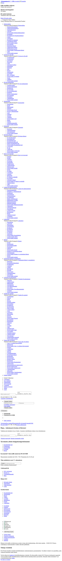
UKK (31, 423)
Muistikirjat (10, 269)
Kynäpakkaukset (11, 137)
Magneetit (9, 175)
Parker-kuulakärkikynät (13, 143)
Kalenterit (6, 126)
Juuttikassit (10, 193)
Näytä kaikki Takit (12, 330)
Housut (9, 301)
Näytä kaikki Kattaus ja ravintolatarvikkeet (18, 254)
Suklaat (9, 248)
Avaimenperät (10, 57)
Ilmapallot (9, 62)
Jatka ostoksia (7, 420)
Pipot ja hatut (10, 308)
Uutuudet (6, 385)
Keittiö (9, 158)
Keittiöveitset (10, 164)
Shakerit (9, 108)
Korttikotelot (10, 264)
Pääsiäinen (10, 231)
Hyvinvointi (10, 89)
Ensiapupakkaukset (12, 86)
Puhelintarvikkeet (11, 46)
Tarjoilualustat (10, 252)
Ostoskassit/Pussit (11, 207)
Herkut (5, 239)
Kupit (8, 105)
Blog (5, 475)
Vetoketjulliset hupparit (13, 337)
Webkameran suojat (12, 48)
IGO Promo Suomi (9, 531)
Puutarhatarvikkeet (12, 355)
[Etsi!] (16, 394)
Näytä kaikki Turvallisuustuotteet (15, 289)
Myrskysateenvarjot (12, 366)
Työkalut (9, 290)
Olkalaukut (10, 206)
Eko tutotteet (9, 423)
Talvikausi (9, 234)
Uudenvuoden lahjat (12, 236)
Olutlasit (9, 114)
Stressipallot (10, 72)
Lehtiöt (9, 267)
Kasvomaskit (10, 95)
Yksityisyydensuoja (9, 536)
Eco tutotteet (7, 381)
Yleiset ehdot (7, 534)
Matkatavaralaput (11, 203)
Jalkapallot (10, 371)
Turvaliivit (9, 287)
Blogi (5, 388)
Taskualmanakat (11, 130)
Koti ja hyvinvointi (8, 153)
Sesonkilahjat (10, 226)
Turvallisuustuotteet (12, 286)
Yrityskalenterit (11, 132)
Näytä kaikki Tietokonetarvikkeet (15, 50)
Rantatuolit (10, 360)
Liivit (8, 311)
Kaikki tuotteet (7, 375)
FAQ (5, 389)
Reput (8, 213)
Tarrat (8, 78)
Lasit (8, 113)
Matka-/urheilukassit (12, 199)
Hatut (8, 299)
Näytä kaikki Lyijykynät (13, 150)
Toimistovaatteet (11, 333)
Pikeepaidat (10, 314)
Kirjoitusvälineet (8, 134)
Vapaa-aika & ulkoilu (9, 340)
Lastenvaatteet (10, 309)
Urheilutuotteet (11, 369)
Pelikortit (9, 67)
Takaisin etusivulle (5, 438)
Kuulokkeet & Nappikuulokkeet (15, 35)
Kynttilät (9, 171)
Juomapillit (10, 162)
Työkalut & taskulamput (10, 277)
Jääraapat (9, 280)
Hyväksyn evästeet (5, 559)
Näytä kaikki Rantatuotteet (14, 362)
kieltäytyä (12, 555)
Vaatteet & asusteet (8, 293)
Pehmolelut (10, 66)
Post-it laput (10, 271)
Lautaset (9, 174)
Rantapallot (10, 356)
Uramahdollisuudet (9, 474)
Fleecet (9, 298)
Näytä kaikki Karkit (12, 250)
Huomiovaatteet (11, 302)
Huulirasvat (10, 88)
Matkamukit (10, 107)
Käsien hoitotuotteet (12, 94)
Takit (8, 327)
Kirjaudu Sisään (8, 401)
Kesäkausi (9, 228)
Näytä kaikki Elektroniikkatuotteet (16, 32)
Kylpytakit (10, 178)
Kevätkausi (10, 229)
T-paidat (9, 325)
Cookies (6, 539)
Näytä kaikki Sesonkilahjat (14, 235)
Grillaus (9, 350)
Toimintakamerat (11, 30)
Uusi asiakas (7, 406)
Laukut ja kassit (11, 210)
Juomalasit (6, 513)
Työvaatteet (10, 331)
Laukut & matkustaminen (10, 187)
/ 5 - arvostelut (10, 1)
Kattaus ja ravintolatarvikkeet (14, 251)
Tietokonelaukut (11, 196)
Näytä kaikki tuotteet (12, 53)
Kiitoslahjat (10, 222)
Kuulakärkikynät (11, 140)
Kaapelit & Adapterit (12, 40)
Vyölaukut (9, 216)
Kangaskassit (10, 194)
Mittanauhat (10, 283)
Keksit (8, 255)
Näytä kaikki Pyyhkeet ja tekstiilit (15, 181)
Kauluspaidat (10, 306)
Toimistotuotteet (11, 273)
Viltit (8, 184)
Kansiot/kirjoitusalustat (13, 263)
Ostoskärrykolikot (11, 64)
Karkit (8, 242)
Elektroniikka (7, 24)
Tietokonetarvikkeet (12, 47)
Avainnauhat (10, 59)
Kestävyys (6, 472)
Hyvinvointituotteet (9, 82)
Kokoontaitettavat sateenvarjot (15, 365)
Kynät (8, 148)
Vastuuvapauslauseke (9, 537)
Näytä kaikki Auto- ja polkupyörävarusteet (18, 346)
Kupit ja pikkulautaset (12, 111)
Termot (9, 121)
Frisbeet (9, 347)
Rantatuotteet (10, 357)
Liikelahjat (6, 219)
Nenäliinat (9, 97)
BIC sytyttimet (11, 75)
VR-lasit (9, 31)
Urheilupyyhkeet (11, 180)
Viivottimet (10, 274)
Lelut (8, 63)
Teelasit (9, 116)
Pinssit (8, 70)
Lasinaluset (10, 172)
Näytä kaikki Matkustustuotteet (15, 204)
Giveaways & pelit (8, 54)
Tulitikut (9, 79)
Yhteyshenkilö (7, 485)
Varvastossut (10, 336)
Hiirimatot (9, 261)
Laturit (8, 37)
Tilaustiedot (7, 483)
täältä (13, 558)
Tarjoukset (7, 379)
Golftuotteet (10, 349)
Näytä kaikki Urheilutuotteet (14, 372)
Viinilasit (9, 117)
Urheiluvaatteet (11, 334)
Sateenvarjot (10, 363)
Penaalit (9, 270)
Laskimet (9, 266)
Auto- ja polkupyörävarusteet (14, 343)
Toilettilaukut (10, 98)
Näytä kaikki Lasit (11, 118)
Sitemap (6, 540)
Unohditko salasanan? (9, 404)
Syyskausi (9, 232)
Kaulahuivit (10, 305)
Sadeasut (9, 322)
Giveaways (10, 60)
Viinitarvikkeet (11, 183)
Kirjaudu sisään (8, 407)
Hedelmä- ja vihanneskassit (14, 191)
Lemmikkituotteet (11, 353)
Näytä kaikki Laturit (12, 43)
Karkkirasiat (10, 244)
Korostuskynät (11, 139)
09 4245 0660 (4, 424)
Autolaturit (10, 38)
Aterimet (9, 159)
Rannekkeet (10, 321)
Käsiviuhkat (10, 304)
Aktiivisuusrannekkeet (12, 28)
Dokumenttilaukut (11, 190)
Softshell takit (10, 328)
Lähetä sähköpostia (21, 424)
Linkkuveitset (10, 282)
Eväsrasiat (9, 161)
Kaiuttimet (9, 34)
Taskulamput (10, 285)
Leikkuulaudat (10, 165)
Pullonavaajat (10, 167)
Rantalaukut (10, 212)
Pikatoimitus (10, 225)
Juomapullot (7, 101)
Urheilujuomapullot (12, 123)
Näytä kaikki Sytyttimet (13, 76)
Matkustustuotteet (11, 201)
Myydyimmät (7, 383)
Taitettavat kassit (11, 215)
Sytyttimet (9, 73)
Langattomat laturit (12, 41)
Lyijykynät (10, 146)
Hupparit (9, 317)
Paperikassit (10, 209)
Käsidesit (9, 92)
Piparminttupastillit (12, 245)
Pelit (8, 69)
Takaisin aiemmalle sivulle (17, 438)
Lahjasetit (9, 223)
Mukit (8, 120)
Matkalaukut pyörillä (12, 200)
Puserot (9, 315)
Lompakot (9, 312)
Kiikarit (9, 352)
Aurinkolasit (10, 296)
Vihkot (5, 497)
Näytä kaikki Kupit (12, 110)
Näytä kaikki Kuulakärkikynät (15, 145)
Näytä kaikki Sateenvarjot (13, 368)
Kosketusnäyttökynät (12, 142)
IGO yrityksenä (8, 471)
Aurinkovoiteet (11, 85)
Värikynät (9, 149)
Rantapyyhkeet (11, 359)
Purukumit (9, 247)
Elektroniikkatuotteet (12, 27)
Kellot (8, 169)
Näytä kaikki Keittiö (12, 168)
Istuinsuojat (10, 344)
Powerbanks (10, 44)
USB (8, 51)
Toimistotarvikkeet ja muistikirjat (12, 258)
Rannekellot (10, 320)
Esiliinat (9, 156)
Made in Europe (8, 386)
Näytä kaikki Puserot (12, 318)
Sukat (8, 324)
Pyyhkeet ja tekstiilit (12, 177)
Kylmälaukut (10, 197)
